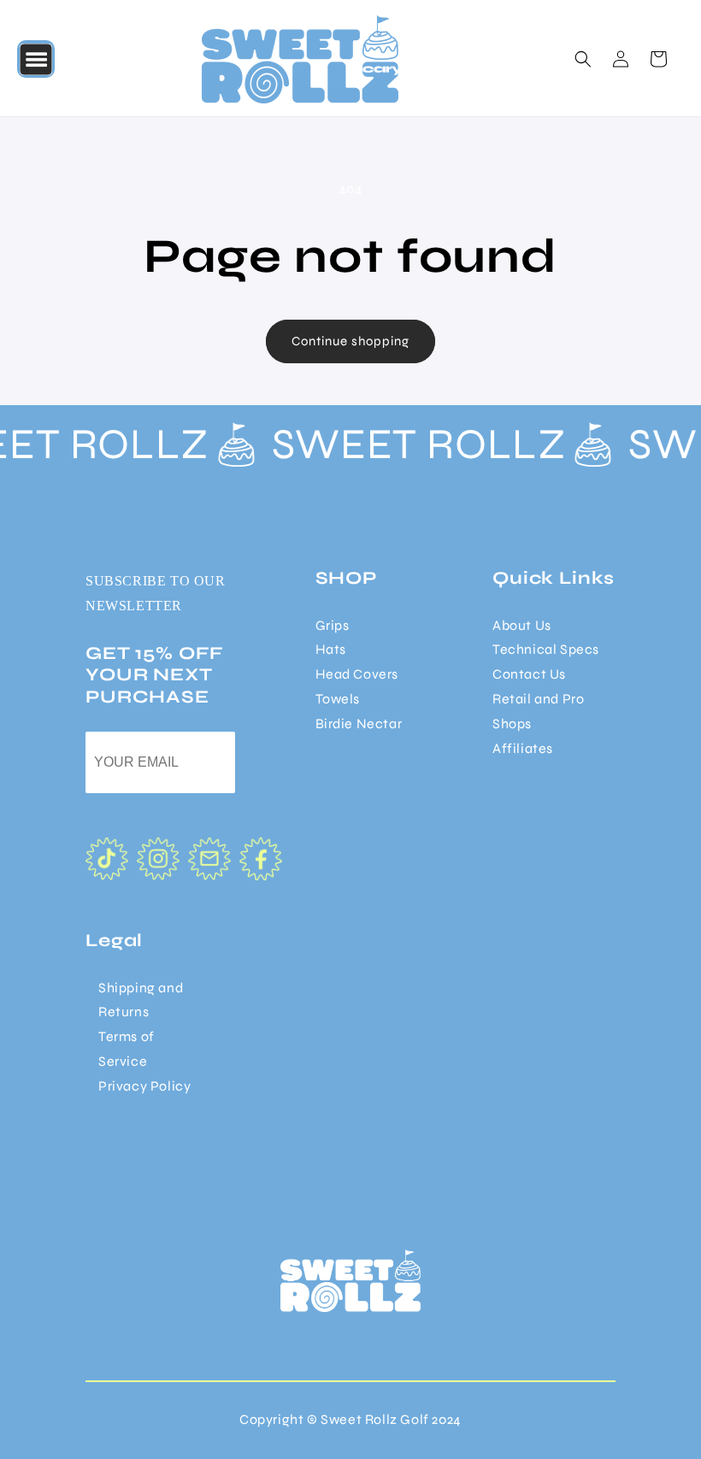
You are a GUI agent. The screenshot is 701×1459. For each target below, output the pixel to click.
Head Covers (357, 674)
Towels (338, 699)
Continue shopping (350, 341)
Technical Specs (545, 649)
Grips (332, 625)
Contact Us (529, 674)
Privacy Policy (144, 1086)
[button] (36, 59)
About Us (521, 625)
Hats (330, 649)
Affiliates (522, 748)
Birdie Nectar (359, 723)
